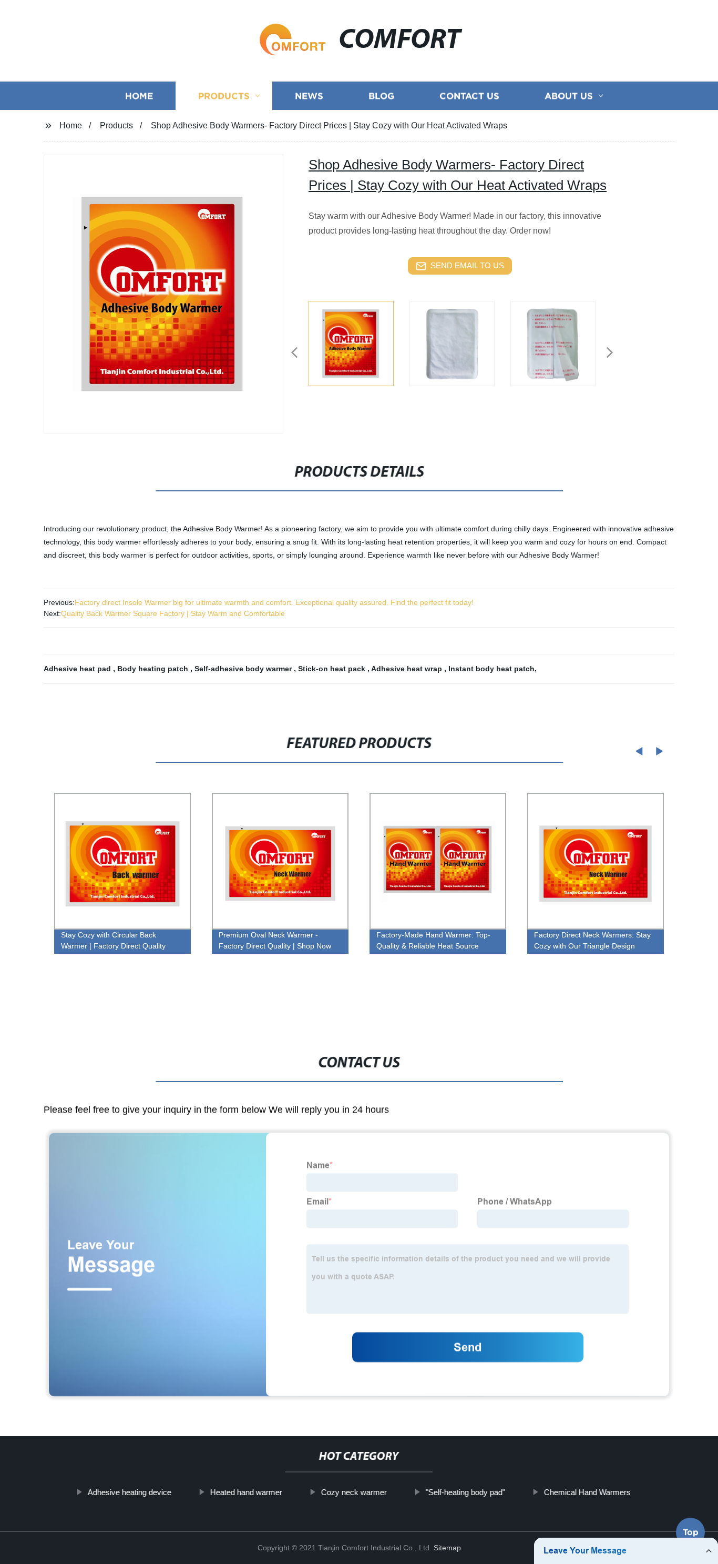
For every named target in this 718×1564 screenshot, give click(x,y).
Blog (381, 96)
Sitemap (447, 1547)
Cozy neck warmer (353, 1492)
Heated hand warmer (246, 1492)
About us (569, 96)
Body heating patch (153, 668)
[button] (294, 353)
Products (224, 96)
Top (691, 1535)
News (309, 96)
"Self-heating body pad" (465, 1492)
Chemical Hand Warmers (586, 1492)
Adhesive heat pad (78, 668)
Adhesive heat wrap (407, 668)
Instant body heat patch (491, 668)
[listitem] (359, 348)
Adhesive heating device (129, 1492)
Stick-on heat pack (332, 668)
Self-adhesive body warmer (244, 668)
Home (139, 96)
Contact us (469, 96)
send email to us (467, 265)
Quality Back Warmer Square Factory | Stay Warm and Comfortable (173, 613)
